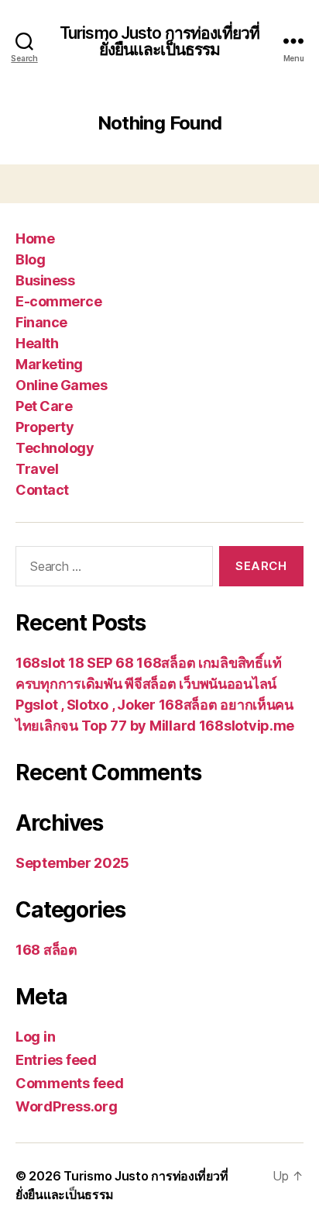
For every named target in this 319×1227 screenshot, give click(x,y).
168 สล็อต (46, 950)
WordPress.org (66, 1106)
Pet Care (43, 406)
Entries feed (56, 1060)
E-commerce (58, 301)
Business (44, 280)
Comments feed (69, 1083)
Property (44, 427)
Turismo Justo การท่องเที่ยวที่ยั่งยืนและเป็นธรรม (159, 41)
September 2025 (72, 863)
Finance (41, 322)
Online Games (61, 385)
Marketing (49, 364)
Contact (42, 490)
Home (34, 238)
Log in (35, 1036)
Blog (30, 259)
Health (36, 343)
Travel (36, 469)
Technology (54, 448)
